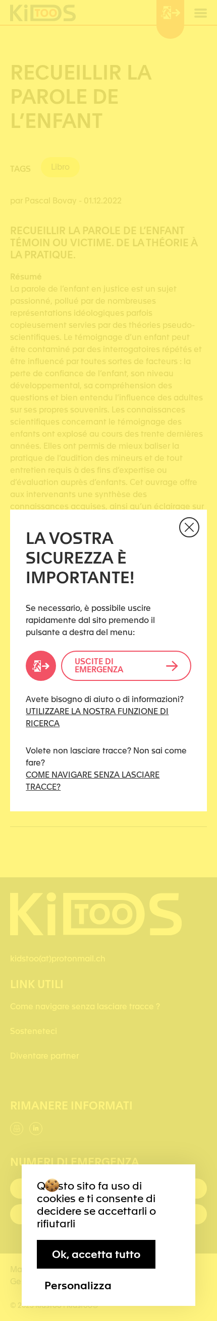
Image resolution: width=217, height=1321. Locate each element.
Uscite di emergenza (99, 665)
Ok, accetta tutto (96, 1254)
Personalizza (78, 1285)
